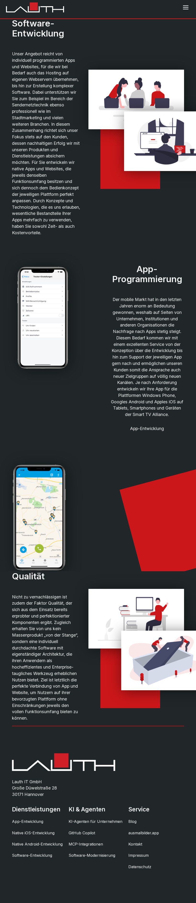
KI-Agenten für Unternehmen (95, 821)
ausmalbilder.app (143, 832)
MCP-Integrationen (86, 844)
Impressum (138, 855)
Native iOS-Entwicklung (33, 832)
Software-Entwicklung (32, 855)
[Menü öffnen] (185, 7)
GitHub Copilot (82, 832)
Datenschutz (139, 866)
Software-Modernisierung (92, 855)
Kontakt (135, 844)
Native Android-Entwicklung (37, 844)
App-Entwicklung (147, 428)
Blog (132, 821)
